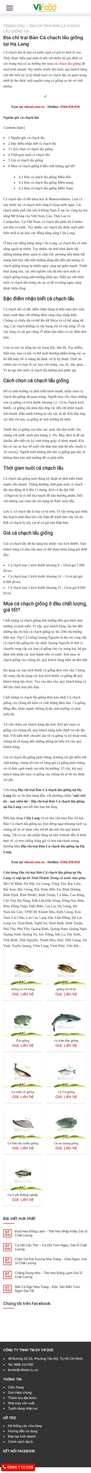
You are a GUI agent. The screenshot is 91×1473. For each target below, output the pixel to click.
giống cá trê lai (66, 989)
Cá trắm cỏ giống (22, 1092)
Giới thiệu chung (20, 1392)
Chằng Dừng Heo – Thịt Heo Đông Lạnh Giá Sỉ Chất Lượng (48, 1275)
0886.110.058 (23, 1364)
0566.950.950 (70, 107)
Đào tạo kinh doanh (22, 1436)
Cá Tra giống (66, 1092)
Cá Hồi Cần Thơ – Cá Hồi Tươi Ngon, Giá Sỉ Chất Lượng (51, 1247)
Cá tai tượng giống (66, 1143)
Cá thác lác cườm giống (23, 1143)
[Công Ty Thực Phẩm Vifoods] (45, 7)
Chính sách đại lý (20, 1441)
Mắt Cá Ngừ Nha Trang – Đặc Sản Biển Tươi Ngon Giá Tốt (47, 1289)
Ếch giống (22, 1040)
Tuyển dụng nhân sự (23, 1408)
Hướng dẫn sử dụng (22, 1431)
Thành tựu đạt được (22, 1398)
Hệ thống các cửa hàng (25, 1426)
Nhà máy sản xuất (21, 1403)
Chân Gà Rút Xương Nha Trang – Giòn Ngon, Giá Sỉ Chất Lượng (51, 1261)
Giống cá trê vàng (22, 989)
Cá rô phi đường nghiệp (23, 1195)
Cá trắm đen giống (66, 1040)
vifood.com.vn (34, 107)
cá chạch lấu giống (67, 63)
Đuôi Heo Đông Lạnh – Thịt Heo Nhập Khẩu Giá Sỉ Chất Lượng (51, 1233)
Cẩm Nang (16, 1387)
